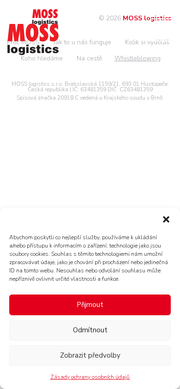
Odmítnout (90, 330)
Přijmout (90, 304)
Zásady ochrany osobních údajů (90, 377)
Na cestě (89, 58)
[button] (166, 219)
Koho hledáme (42, 58)
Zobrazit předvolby (90, 355)
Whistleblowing (137, 58)
